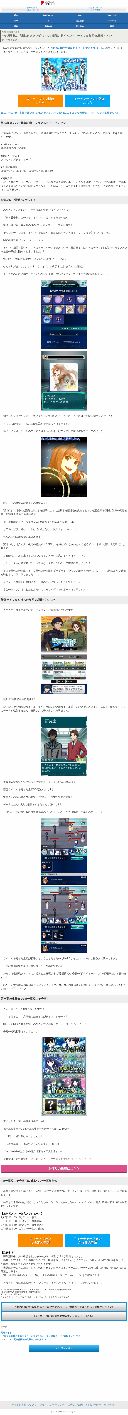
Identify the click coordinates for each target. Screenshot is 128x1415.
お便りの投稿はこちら (64, 1168)
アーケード (112, 21)
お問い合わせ (93, 1404)
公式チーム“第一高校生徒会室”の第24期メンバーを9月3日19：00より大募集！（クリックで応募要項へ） (60, 112)
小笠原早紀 (11, 40)
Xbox (80, 15)
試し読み (80, 26)
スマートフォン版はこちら (40, 100)
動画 (112, 26)
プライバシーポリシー (52, 1404)
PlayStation (48, 15)
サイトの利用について (24, 1404)
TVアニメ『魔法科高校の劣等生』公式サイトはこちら (64, 1316)
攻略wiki (48, 26)
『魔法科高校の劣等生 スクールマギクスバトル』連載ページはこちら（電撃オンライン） (64, 1307)
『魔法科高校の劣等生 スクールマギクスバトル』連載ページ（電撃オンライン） (41, 1336)
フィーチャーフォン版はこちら (88, 100)
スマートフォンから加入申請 (40, 1240)
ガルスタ (80, 21)
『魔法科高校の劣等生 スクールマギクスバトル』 (77, 48)
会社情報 (109, 1404)
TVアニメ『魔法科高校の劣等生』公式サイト (24, 1339)
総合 (16, 15)
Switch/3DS (112, 15)
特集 (16, 26)
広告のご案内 (75, 1404)
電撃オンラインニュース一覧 (32, 9)
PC (48, 21)
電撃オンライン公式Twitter (95, 9)
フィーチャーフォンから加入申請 (88, 1240)
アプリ (16, 21)
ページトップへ (64, 1348)
